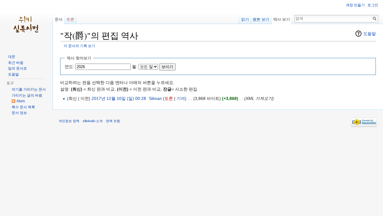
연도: (69, 66)
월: (134, 66)
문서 (59, 19)
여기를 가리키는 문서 (29, 89)
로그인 (372, 5)
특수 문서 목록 (23, 107)
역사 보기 (281, 19)
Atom (20, 101)
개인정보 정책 (69, 121)
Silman (155, 98)
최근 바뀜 (15, 63)
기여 (181, 98)
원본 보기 (261, 19)
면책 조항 (113, 121)
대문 (11, 57)
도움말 (369, 33)
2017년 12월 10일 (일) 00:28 (119, 98)
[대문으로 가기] (26, 24)
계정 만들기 (355, 5)
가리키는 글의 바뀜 (27, 95)
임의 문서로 (17, 68)
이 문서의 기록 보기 (79, 46)
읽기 (245, 19)
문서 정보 (19, 113)
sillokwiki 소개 (93, 121)
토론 (169, 98)
